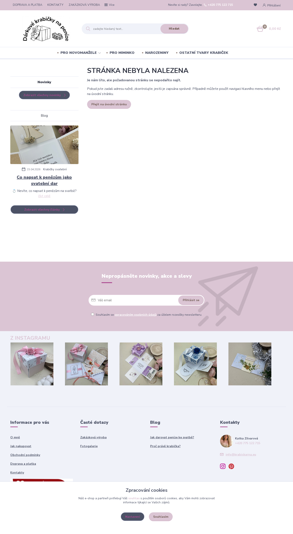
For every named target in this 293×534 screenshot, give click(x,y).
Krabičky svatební (55, 169)
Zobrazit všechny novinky (42, 95)
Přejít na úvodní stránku (109, 104)
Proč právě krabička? (165, 446)
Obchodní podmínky (25, 455)
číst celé (44, 196)
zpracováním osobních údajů (135, 315)
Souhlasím (160, 517)
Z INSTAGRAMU (30, 338)
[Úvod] (48, 29)
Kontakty (17, 473)
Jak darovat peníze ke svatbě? (172, 437)
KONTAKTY (55, 5)
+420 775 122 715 (220, 5)
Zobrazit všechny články (42, 210)
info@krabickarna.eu (241, 455)
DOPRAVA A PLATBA (27, 5)
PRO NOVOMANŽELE (78, 52)
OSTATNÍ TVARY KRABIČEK (203, 52)
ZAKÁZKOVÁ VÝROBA (84, 5)
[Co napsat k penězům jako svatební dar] (44, 145)
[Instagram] (224, 467)
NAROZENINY (157, 52)
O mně (15, 437)
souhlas (134, 498)
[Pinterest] (233, 467)
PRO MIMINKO (122, 52)
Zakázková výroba (93, 437)
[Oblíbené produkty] (256, 5)
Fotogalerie (89, 446)
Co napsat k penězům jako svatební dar (44, 180)
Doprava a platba (23, 464)
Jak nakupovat (20, 446)
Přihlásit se (191, 300)
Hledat (174, 29)
